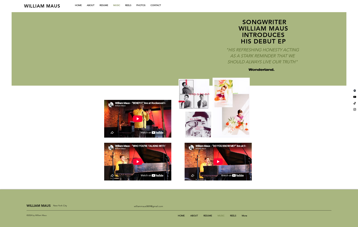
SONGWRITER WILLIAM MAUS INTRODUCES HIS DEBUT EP (263, 31)
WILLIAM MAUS (42, 6)
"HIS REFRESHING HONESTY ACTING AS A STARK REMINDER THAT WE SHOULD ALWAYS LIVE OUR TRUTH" (262, 55)
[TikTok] (354, 103)
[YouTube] (354, 97)
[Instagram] (354, 109)
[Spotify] (354, 90)
